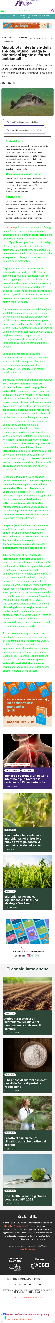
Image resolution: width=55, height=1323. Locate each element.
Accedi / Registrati (27, 10)
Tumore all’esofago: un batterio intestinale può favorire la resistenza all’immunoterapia (26, 779)
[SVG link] (27, 3)
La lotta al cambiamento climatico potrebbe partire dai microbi (25, 1141)
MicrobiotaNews (27, 1249)
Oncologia (28, 770)
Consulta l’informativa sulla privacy (27, 1297)
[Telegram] (30, 1284)
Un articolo (9, 227)
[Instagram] (20, 1284)
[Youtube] (40, 1284)
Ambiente (10, 830)
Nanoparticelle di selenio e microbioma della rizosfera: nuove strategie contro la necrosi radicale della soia (23, 840)
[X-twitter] (35, 1284)
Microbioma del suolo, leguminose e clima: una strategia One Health (21, 900)
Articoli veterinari (18, 37)
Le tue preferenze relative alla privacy (27, 1314)
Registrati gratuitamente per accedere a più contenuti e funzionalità (27, 16)
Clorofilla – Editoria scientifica (17, 1226)
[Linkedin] (25, 1284)
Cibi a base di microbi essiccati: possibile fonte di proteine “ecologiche (26, 1083)
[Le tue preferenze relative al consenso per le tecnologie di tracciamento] (5, 1318)
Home (3, 37)
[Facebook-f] (15, 1284)
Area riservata (12, 770)
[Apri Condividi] (17, 83)
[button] (2, 10)
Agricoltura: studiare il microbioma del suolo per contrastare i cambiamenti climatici (22, 1023)
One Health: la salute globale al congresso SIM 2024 (25, 1197)
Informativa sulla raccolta (18, 1319)
